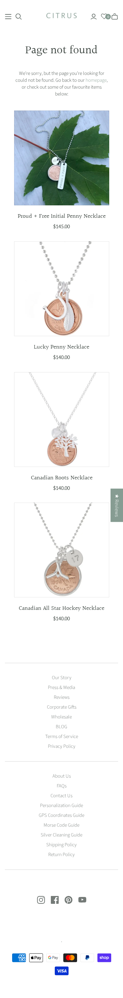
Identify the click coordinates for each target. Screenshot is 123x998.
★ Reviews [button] (116, 505)
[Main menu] (8, 16)
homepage (96, 80)
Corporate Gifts (61, 707)
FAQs (62, 786)
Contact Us (61, 795)
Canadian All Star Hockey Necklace (61, 608)
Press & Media (61, 687)
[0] (104, 16)
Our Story (62, 677)
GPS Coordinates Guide (61, 815)
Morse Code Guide (61, 825)
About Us (61, 776)
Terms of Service (61, 736)
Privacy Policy (61, 746)
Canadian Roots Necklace (61, 478)
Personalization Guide (61, 805)
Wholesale (61, 717)
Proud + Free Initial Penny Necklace (62, 216)
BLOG (61, 726)
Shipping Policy (61, 844)
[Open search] (18, 16)
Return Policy (61, 854)
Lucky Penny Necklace (61, 347)
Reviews (62, 697)
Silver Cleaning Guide (61, 835)
